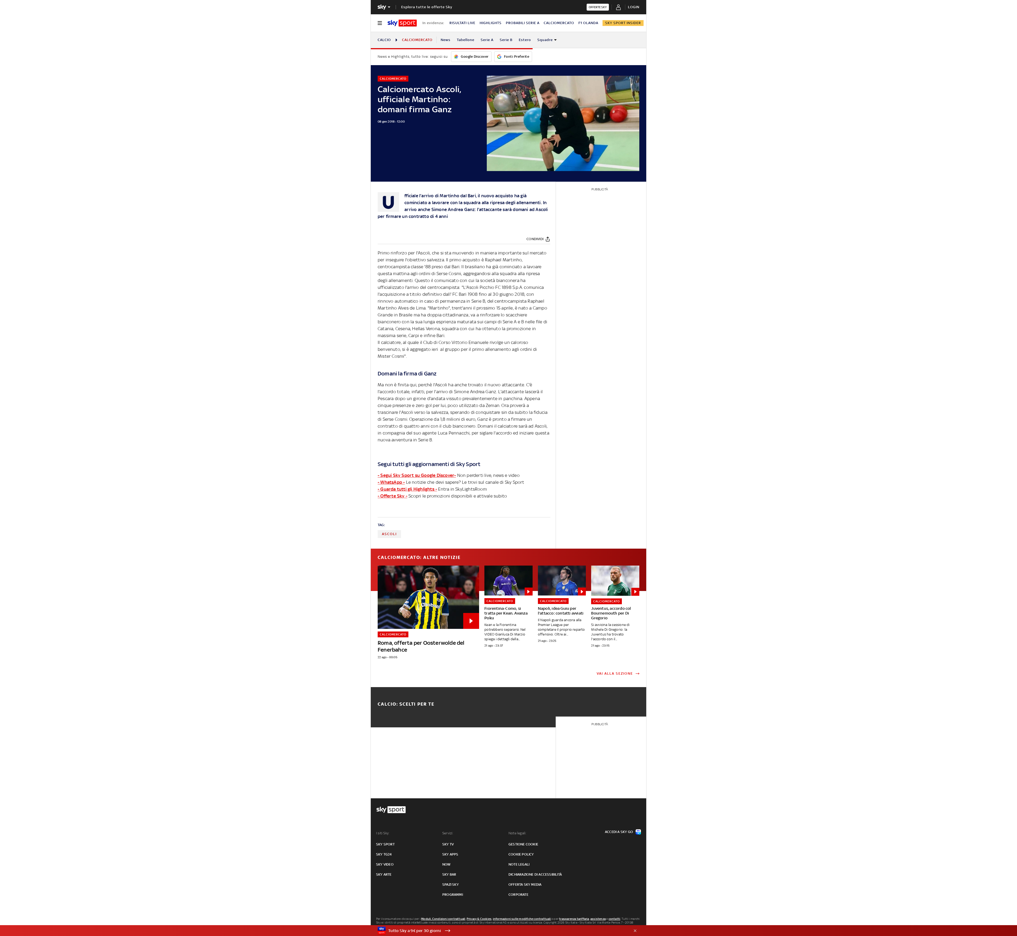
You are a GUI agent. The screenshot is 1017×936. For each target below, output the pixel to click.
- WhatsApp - (391, 482)
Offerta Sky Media (524, 884)
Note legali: (517, 833)
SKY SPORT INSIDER (623, 23)
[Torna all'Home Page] (402, 23)
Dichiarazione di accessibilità (535, 874)
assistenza (598, 919)
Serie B (506, 40)
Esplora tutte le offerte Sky (426, 7)
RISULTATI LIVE (462, 23)
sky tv (448, 844)
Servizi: (447, 833)
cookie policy (521, 854)
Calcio (384, 40)
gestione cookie (523, 844)
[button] (500, 930)
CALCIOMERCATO (559, 23)
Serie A (487, 40)
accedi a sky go (619, 832)
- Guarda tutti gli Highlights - (407, 489)
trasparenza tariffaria (574, 919)
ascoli (389, 534)
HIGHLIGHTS (491, 23)
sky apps (450, 854)
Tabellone (465, 40)
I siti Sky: (382, 833)
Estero (525, 40)
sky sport (385, 844)
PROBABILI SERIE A (522, 23)
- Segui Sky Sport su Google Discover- (417, 475)
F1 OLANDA (588, 23)
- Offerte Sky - (392, 496)
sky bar (449, 874)
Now (446, 864)
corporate (518, 895)
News (445, 40)
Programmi (452, 895)
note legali (518, 864)
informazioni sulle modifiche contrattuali (522, 919)
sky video (385, 864)
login (633, 7)
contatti (615, 919)
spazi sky (450, 884)
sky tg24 (384, 854)
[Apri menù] (380, 23)
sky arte (384, 874)
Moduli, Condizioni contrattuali (443, 919)
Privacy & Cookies (479, 919)
